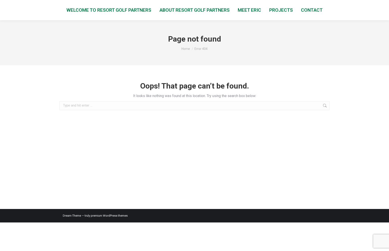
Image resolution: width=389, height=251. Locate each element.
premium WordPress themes (109, 215)
